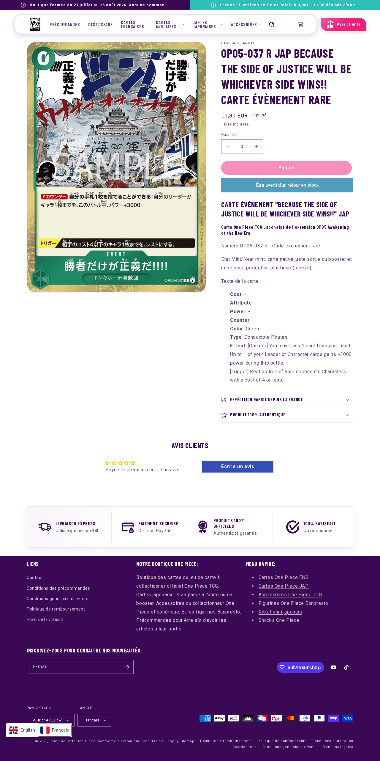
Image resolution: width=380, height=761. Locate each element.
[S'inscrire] (126, 667)
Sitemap (187, 741)
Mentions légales (338, 747)
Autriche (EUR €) (48, 720)
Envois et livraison (45, 619)
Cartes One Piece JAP (284, 586)
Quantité (228, 134)
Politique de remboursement (56, 609)
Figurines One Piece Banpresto (293, 603)
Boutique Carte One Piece (73, 741)
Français (91, 720)
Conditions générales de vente (57, 598)
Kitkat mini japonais (280, 612)
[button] (170, 24)
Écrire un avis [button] (237, 466)
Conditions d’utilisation (332, 741)
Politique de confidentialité (282, 741)
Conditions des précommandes (58, 588)
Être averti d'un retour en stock (287, 185)
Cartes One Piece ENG (284, 577)
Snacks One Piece (279, 620)
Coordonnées (244, 747)
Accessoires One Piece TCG (290, 594)
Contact (35, 577)
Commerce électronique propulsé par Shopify (137, 741)
